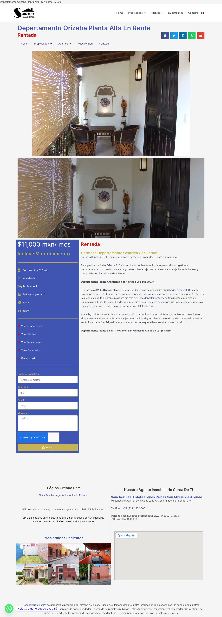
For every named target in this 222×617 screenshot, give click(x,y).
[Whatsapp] (9, 608)
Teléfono (23, 386)
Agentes (155, 12)
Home (119, 12)
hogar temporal (178, 290)
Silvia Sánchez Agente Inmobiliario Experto (63, 495)
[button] (165, 35)
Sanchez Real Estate (34, 604)
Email (21, 400)
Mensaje (23, 413)
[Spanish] (205, 12)
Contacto (193, 12)
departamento (152, 297)
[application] (144, 12)
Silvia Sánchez (93, 257)
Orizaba (110, 265)
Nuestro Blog (175, 12)
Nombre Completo (28, 373)
